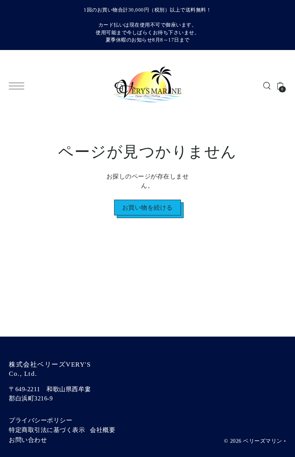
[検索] (267, 85)
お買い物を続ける (147, 207)
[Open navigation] (18, 86)
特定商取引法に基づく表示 (47, 430)
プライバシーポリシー (40, 420)
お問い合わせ (28, 440)
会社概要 (102, 430)
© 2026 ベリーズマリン (253, 441)
